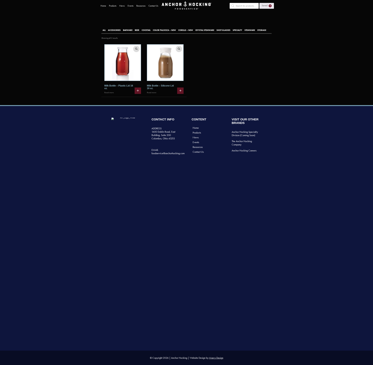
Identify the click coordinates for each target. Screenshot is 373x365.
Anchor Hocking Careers (244, 150)
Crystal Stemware (204, 30)
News (122, 5)
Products (112, 5)
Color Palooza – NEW (164, 30)
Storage (261, 30)
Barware (127, 30)
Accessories (114, 30)
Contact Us (153, 5)
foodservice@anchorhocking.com (168, 153)
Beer (137, 30)
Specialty (237, 30)
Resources (141, 5)
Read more (109, 92)
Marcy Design (216, 357)
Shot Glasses (223, 30)
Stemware (249, 30)
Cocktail (146, 30)
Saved (266, 5)
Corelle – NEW (185, 30)
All (104, 30)
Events (130, 5)
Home (103, 5)
